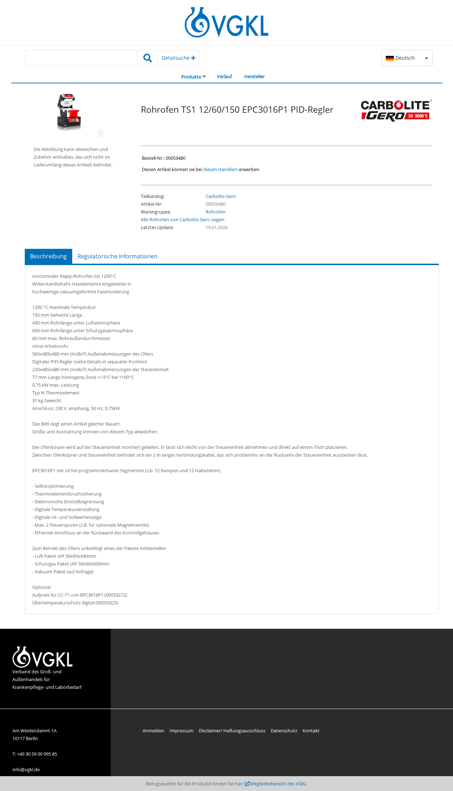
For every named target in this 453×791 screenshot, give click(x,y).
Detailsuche (176, 57)
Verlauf (224, 76)
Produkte (191, 77)
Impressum (182, 730)
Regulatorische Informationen (117, 256)
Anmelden (153, 730)
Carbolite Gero (221, 196)
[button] (407, 58)
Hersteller (254, 76)
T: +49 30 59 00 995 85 (34, 754)
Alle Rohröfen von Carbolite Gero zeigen (182, 219)
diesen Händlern (220, 169)
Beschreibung (48, 256)
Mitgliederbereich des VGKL (278, 783)
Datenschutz (284, 730)
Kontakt (311, 730)
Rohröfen (215, 212)
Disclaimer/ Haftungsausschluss (232, 730)
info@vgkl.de (26, 769)
